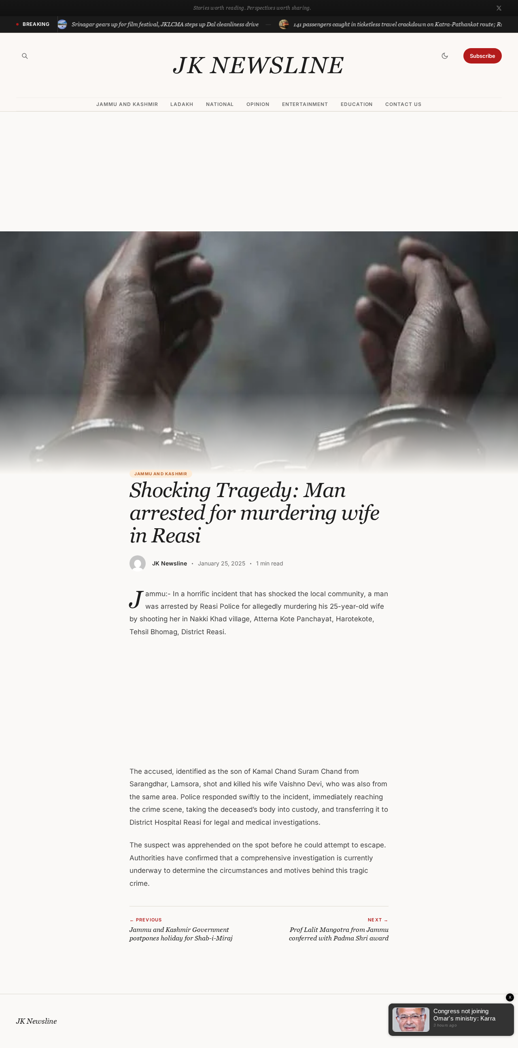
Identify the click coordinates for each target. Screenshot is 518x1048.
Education (357, 104)
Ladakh (181, 104)
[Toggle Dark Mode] (444, 55)
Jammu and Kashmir (127, 104)
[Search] (24, 55)
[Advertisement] (259, 171)
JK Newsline (259, 65)
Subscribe (482, 56)
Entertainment (305, 104)
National (220, 104)
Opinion (258, 104)
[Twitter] (499, 8)
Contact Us (403, 104)
